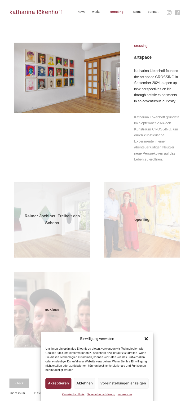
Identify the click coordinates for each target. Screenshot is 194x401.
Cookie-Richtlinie (73, 394)
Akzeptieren (58, 383)
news (81, 11)
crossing (116, 11)
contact (153, 11)
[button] (146, 338)
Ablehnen (84, 383)
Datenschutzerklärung (101, 394)
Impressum (125, 394)
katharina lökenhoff (35, 12)
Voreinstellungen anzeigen (123, 383)
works (96, 11)
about (137, 11)
